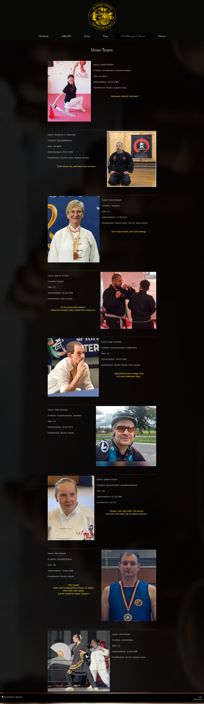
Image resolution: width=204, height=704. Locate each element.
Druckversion (9, 697)
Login (200, 697)
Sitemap (19, 697)
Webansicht (197, 699)
